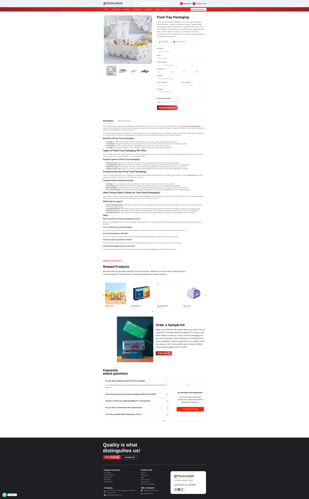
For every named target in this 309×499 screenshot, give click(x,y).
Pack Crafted (192, 175)
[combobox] (159, 65)
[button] (103, 295)
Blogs (157, 9)
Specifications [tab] (124, 121)
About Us (166, 9)
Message (160, 89)
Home (106, 9)
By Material (136, 9)
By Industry (115, 9)
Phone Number (162, 62)
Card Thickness (162, 82)
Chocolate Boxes (136, 306)
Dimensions (160, 69)
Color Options (185, 82)
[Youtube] (182, 489)
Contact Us (148, 9)
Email (159, 55)
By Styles (126, 9)
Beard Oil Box (187, 306)
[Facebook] (176, 489)
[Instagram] (179, 489)
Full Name (160, 48)
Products (154, 249)
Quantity (159, 75)
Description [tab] (108, 121)
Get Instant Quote (198, 9)
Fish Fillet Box (109, 306)
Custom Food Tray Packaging (191, 126)
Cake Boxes (161, 306)
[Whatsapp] (4, 495)
